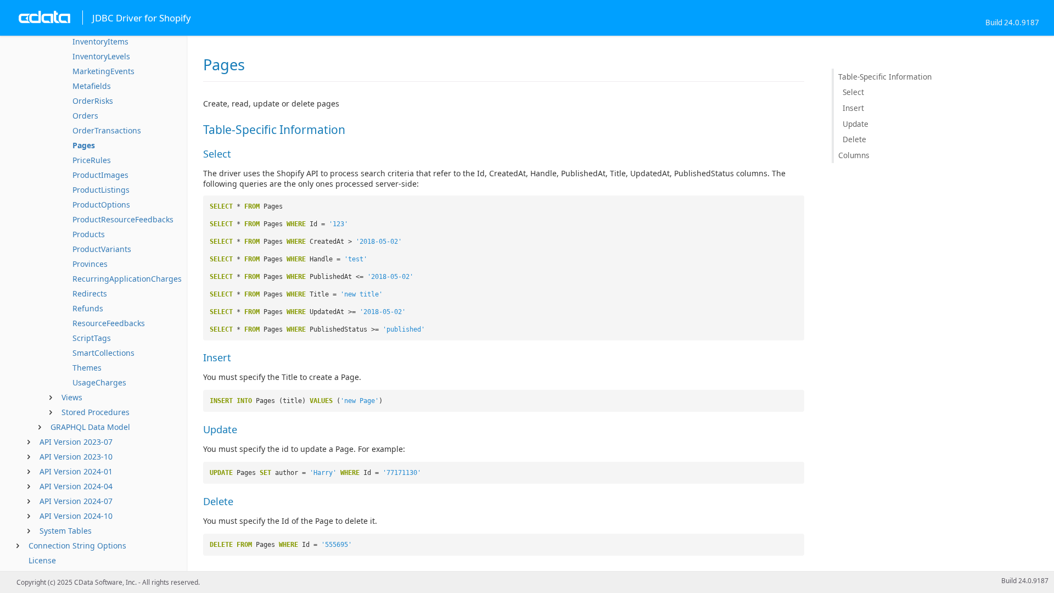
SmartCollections (103, 353)
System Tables (66, 530)
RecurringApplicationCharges (127, 278)
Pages (83, 145)
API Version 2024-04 (76, 486)
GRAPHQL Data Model (90, 427)
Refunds (87, 308)
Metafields (91, 86)
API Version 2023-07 (76, 442)
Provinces (90, 264)
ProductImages (100, 175)
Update (855, 124)
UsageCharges (99, 382)
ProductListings (101, 189)
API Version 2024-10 (76, 516)
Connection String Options (77, 545)
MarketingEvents (103, 71)
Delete (854, 139)
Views (71, 397)
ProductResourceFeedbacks (122, 219)
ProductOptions (101, 204)
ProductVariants (101, 249)
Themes (87, 367)
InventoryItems (100, 41)
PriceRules (91, 160)
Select (853, 92)
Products (88, 234)
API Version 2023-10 (76, 456)
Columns (854, 155)
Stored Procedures (95, 412)
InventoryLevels (101, 56)
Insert (853, 108)
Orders (85, 115)
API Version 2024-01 (76, 471)
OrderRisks (92, 101)
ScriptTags (91, 338)
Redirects (89, 293)
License (42, 560)
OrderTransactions (106, 130)
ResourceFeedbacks (108, 323)
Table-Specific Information (885, 76)
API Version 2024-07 (76, 501)
